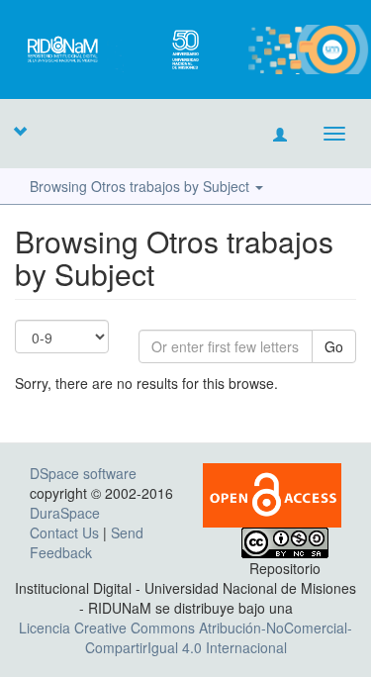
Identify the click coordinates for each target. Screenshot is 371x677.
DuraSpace (65, 513)
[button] (20, 131)
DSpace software (83, 473)
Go (334, 346)
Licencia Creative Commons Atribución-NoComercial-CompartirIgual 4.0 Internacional (185, 637)
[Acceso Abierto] (272, 493)
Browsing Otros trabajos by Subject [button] (141, 186)
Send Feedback (86, 542)
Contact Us (64, 532)
